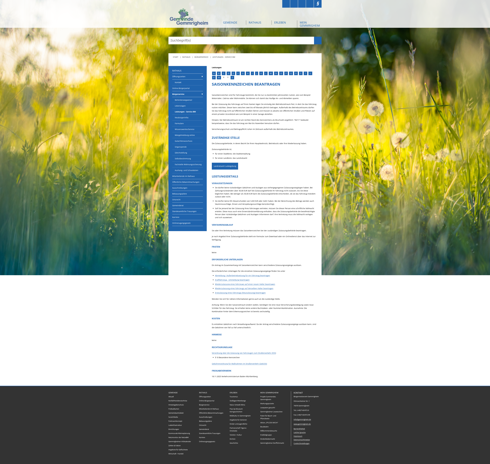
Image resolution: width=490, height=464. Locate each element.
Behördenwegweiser (183, 100)
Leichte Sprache (300, 432)
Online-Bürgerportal (181, 88)
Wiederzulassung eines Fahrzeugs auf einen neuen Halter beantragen (245, 284)
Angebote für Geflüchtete (178, 450)
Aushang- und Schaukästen (186, 170)
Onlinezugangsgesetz (181, 223)
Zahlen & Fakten (174, 446)
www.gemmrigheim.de (302, 424)
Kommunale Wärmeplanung (179, 433)
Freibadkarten (173, 409)
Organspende (181, 147)
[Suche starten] (318, 40)
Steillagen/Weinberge (238, 401)
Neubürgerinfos (181, 117)
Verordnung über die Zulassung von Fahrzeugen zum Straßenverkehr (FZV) (244, 353)
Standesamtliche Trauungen (184, 211)
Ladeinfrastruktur (175, 425)
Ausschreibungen (179, 188)
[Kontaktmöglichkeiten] (302, 4)
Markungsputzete (267, 403)
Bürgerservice (201, 57)
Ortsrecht (176, 199)
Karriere (175, 217)
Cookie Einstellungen (301, 443)
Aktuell (171, 397)
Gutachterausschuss (183, 141)
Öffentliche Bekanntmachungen (185, 182)
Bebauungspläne (179, 194)
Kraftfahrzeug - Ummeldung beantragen (232, 280)
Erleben (280, 22)
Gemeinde (230, 22)
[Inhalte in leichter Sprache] (286, 4)
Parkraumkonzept (175, 421)
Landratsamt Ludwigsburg (225, 166)
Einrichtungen (173, 429)
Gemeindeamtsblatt (176, 413)
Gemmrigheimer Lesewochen (271, 412)
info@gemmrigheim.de (302, 419)
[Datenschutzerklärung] (310, 4)
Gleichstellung (181, 152)
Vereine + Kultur (236, 435)
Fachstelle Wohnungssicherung (188, 164)
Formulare (179, 123)
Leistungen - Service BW (223, 57)
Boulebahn (264, 427)
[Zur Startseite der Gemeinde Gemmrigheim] (193, 17)
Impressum (298, 436)
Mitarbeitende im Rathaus (183, 176)
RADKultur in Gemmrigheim (240, 416)
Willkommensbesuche (268, 431)
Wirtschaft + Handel (175, 454)
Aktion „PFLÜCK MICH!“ (269, 423)
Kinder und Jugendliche (238, 424)
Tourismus (234, 397)
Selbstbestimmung (183, 158)
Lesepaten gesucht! (267, 408)
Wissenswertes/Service (184, 129)
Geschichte (234, 443)
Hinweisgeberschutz (176, 405)
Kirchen (232, 439)
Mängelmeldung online (185, 135)
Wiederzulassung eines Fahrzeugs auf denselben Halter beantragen (244, 288)
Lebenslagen (180, 106)
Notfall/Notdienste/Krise (177, 401)
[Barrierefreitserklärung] (294, 4)
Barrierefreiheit (299, 429)
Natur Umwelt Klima (237, 405)
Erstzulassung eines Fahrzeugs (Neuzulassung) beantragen (240, 292)
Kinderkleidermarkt (267, 439)
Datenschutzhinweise (302, 440)
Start (175, 57)
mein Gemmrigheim (310, 24)
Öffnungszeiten (178, 76)
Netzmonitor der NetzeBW (178, 437)
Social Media (173, 417)
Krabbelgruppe (266, 435)
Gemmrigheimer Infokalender (179, 441)
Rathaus (255, 22)
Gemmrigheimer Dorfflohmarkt (272, 443)
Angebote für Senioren (238, 420)
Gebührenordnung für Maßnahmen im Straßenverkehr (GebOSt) (239, 363)
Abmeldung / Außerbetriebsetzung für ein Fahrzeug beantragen (242, 275)
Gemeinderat (177, 205)
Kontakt (178, 82)
